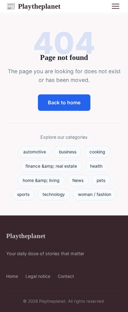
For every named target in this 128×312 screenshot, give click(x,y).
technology (54, 194)
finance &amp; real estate (51, 166)
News (78, 180)
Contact (66, 276)
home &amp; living (41, 180)
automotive (34, 151)
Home (12, 276)
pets (101, 180)
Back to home (64, 102)
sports (23, 194)
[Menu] (115, 6)
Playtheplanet (33, 6)
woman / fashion (94, 194)
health (96, 166)
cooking (97, 151)
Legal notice (37, 276)
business (67, 151)
